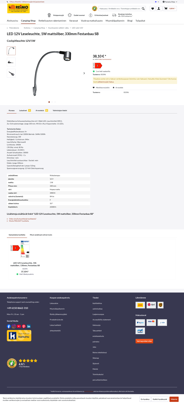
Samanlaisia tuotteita (17, 235)
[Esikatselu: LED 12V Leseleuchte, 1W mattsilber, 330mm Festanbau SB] (11, 50)
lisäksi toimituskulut (104, 59)
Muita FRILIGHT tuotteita (19, 221)
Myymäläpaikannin (57, 309)
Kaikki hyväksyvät (160, 399)
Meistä (95, 369)
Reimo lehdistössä (100, 352)
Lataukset (24, 110)
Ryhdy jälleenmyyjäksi (58, 314)
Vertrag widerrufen (144, 341)
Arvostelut (41, 110)
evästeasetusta (98, 336)
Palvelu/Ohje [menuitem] (169, 2)
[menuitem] (122, 8)
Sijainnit (96, 363)
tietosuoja (96, 325)
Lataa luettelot (55, 325)
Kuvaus (12, 110)
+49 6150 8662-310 (17, 308)
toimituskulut (88, 391)
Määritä (174, 399)
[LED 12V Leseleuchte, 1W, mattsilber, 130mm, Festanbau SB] (25, 249)
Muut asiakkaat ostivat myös (41, 235)
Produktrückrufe (56, 320)
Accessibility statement (102, 320)
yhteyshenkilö (55, 331)
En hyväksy (145, 399)
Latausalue (54, 303)
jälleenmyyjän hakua (106, 82)
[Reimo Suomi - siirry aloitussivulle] (28, 7)
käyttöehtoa (97, 303)
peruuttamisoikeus (100, 380)
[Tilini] (159, 8)
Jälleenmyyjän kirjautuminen (33, 2)
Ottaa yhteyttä (15, 2)
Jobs (94, 347)
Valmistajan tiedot (60, 110)
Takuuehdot (97, 331)
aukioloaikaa (97, 309)
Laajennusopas (98, 314)
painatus (96, 342)
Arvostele (119, 87)
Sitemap (96, 358)
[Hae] (143, 8)
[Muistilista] (152, 8)
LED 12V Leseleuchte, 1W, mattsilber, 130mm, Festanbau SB (25, 264)
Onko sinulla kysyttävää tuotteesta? (22, 219)
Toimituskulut (98, 374)
